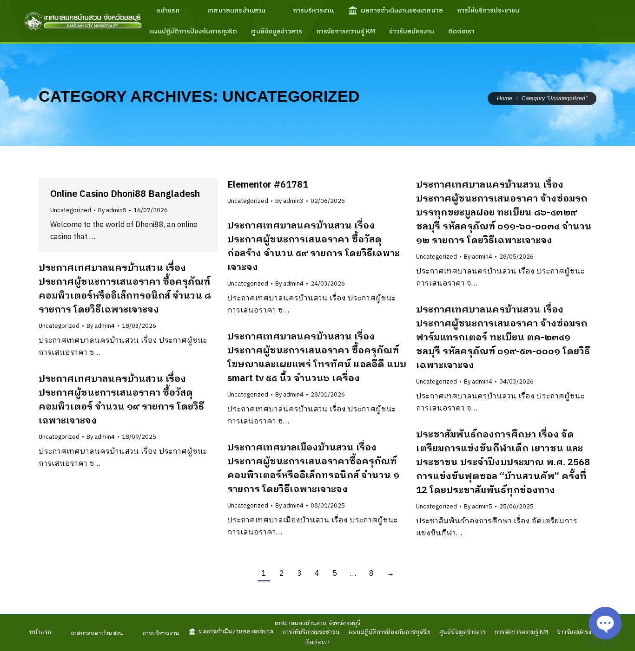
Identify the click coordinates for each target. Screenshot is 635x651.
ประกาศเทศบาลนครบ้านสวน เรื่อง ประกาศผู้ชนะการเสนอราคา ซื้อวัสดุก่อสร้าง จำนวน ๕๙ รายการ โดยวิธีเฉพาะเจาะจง (313, 246)
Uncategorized (70, 210)
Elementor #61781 (267, 185)
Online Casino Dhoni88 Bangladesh (125, 194)
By (112, 210)
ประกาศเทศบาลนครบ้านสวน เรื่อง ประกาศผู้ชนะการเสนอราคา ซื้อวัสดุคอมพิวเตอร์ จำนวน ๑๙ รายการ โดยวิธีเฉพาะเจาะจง (121, 400)
